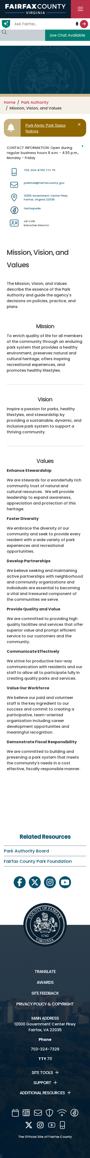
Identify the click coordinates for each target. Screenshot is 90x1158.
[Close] (80, 124)
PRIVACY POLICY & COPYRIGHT (45, 1004)
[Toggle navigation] (80, 9)
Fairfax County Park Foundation (38, 861)
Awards (45, 982)
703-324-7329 (45, 1049)
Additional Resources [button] (42, 1093)
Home (9, 102)
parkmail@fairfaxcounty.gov (44, 183)
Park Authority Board (26, 851)
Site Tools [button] (42, 1072)
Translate (45, 971)
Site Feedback (45, 993)
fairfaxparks (32, 208)
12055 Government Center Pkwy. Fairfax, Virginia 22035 (46, 198)
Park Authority (34, 102)
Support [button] (42, 1083)
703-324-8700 (34, 170)
